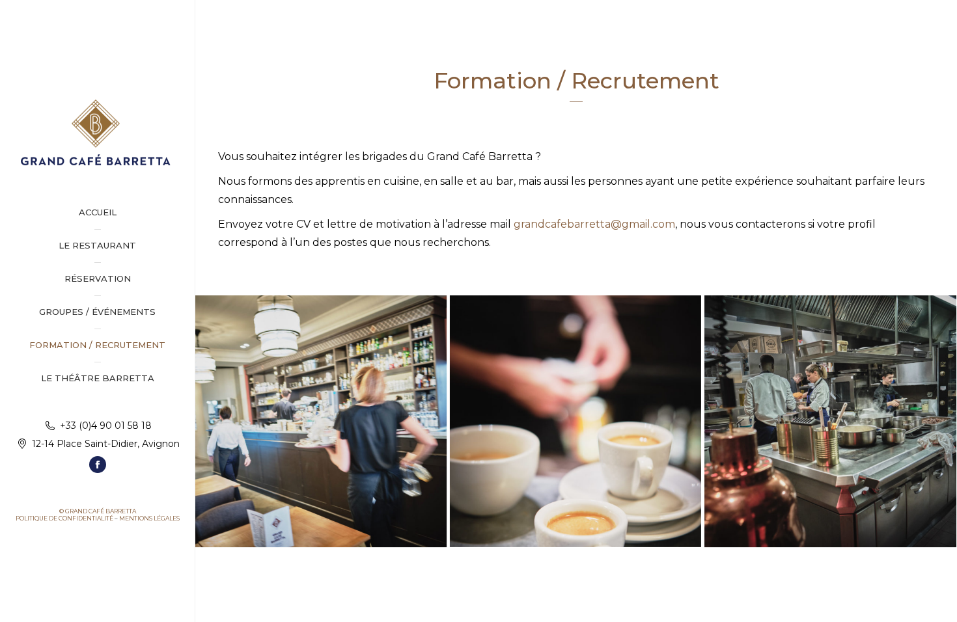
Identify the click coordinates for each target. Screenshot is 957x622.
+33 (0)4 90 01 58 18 (106, 425)
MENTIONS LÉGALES (149, 518)
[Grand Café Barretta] (321, 421)
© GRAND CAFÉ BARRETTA (97, 511)
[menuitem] (97, 212)
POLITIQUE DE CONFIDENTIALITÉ (64, 518)
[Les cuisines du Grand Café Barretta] (830, 421)
